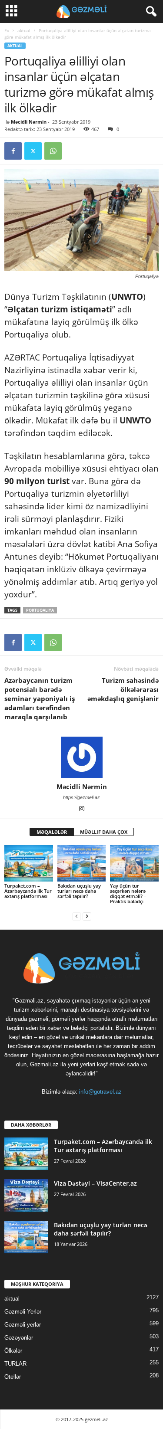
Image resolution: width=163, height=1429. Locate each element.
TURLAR (15, 1363)
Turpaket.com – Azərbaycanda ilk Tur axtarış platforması (28, 890)
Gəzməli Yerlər (22, 1311)
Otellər (12, 1376)
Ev (6, 30)
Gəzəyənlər (18, 1337)
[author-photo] (81, 757)
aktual (23, 30)
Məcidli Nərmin (29, 121)
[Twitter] (33, 151)
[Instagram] (82, 809)
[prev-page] (76, 916)
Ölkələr (13, 1350)
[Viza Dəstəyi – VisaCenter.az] (26, 1195)
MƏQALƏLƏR (52, 832)
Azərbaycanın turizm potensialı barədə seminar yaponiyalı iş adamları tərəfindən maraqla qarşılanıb (39, 698)
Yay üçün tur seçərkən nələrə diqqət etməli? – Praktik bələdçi (128, 893)
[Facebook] (13, 151)
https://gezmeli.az (81, 797)
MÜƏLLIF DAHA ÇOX (103, 832)
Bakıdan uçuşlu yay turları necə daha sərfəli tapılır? (79, 890)
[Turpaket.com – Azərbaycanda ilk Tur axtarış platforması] (28, 863)
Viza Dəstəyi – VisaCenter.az (95, 1183)
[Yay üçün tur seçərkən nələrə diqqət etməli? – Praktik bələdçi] (134, 863)
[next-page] (87, 916)
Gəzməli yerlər (22, 1324)
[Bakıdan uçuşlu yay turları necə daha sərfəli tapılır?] (81, 863)
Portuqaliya (40, 610)
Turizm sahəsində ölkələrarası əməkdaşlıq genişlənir (123, 689)
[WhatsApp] (53, 151)
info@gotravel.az (100, 1091)
